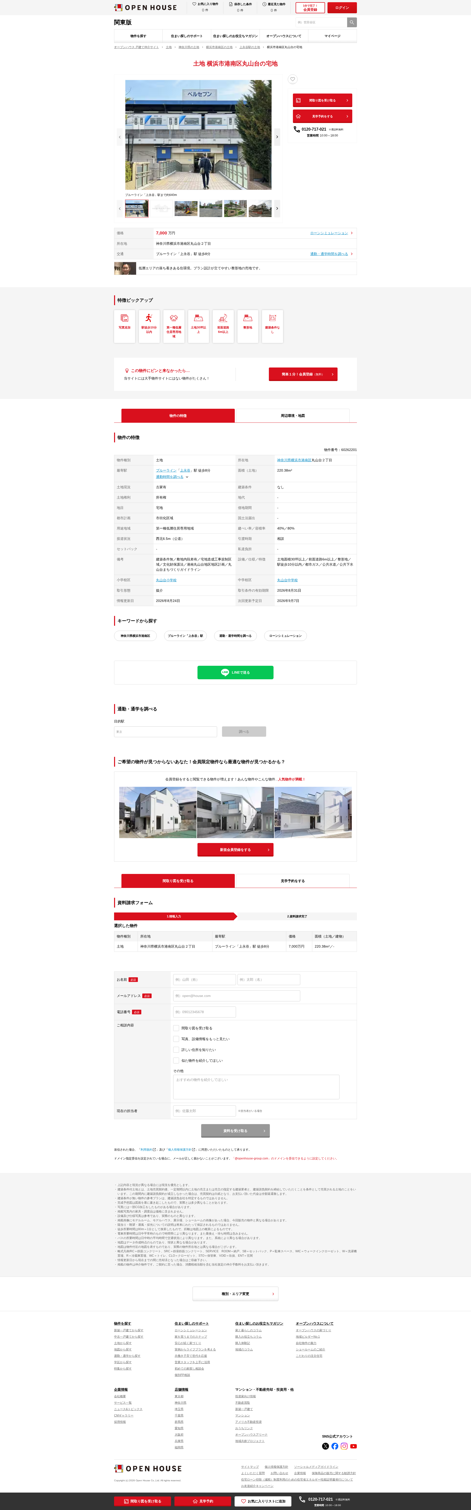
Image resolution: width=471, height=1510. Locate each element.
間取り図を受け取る (322, 100)
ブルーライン (166, 470)
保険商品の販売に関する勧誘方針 (334, 1473)
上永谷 (185, 470)
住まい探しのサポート (187, 36)
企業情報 (121, 1389)
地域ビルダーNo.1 (308, 1336)
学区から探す (123, 1362)
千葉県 (179, 1415)
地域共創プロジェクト (250, 1441)
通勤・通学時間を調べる (329, 254)
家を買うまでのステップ (191, 1336)
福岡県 (179, 1447)
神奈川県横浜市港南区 (294, 460)
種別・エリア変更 (235, 1294)
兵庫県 (179, 1441)
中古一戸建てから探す (129, 1336)
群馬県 (179, 1422)
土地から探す (123, 1343)
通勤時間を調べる (169, 477)
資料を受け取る (235, 1131)
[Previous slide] (120, 137)
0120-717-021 (322, 129)
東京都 (179, 1396)
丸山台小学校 (166, 580)
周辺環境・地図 (293, 416)
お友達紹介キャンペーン (257, 1486)
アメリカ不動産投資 (248, 1422)
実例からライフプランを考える (195, 1349)
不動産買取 (242, 1402)
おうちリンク (244, 1428)
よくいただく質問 (253, 1473)
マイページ (332, 36)
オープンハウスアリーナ (251, 1434)
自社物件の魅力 (306, 1343)
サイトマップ (250, 1467)
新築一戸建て (244, 1409)
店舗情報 (181, 1389)
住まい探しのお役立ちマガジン (235, 36)
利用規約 (146, 1149)
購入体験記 (242, 1343)
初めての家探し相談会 (189, 1368)
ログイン (342, 8)
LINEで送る (241, 672)
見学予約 (206, 1501)
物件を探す (138, 36)
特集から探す (123, 1368)
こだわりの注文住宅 (309, 1356)
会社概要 (120, 1396)
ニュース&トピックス (128, 1409)
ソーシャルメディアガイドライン (316, 1467)
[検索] (352, 22)
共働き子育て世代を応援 (191, 1356)
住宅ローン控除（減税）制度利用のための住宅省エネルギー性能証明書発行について (297, 1479)
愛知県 (179, 1428)
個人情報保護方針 (180, 1149)
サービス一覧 (123, 1402)
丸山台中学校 (287, 580)
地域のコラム (244, 1349)
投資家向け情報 (245, 1396)
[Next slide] (277, 137)
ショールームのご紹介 (310, 1349)
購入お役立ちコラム (248, 1336)
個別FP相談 (182, 1375)
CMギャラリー (123, 1415)
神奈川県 (180, 1402)
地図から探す (123, 1349)
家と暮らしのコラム (248, 1330)
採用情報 (120, 1422)
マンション (242, 1415)
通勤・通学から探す (127, 1356)
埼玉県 (179, 1409)
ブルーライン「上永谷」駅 (185, 636)
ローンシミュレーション (329, 233)
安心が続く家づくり (188, 1343)
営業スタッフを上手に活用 (192, 1362)
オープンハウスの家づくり (313, 1330)
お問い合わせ (279, 1473)
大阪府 (179, 1434)
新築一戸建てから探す (129, 1330)
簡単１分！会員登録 (303, 374)
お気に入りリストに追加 (267, 1501)
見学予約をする (322, 116)
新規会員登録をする (235, 850)
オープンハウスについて (283, 36)
